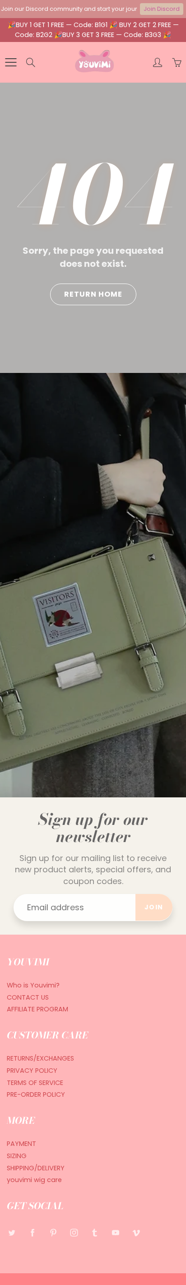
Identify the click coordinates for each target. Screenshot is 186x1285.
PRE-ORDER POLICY (36, 1094)
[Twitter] (11, 1232)
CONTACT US (28, 997)
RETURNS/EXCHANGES (40, 1058)
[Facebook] (32, 1232)
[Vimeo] (136, 1232)
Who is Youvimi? (33, 985)
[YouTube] (115, 1232)
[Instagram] (74, 1232)
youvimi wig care (34, 1179)
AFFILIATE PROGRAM (37, 1009)
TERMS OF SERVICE (35, 1082)
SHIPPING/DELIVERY (36, 1168)
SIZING (17, 1155)
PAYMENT (21, 1143)
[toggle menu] (11, 62)
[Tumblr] (94, 1232)
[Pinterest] (53, 1232)
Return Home (93, 294)
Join (153, 907)
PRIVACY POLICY (32, 1070)
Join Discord (162, 9)
